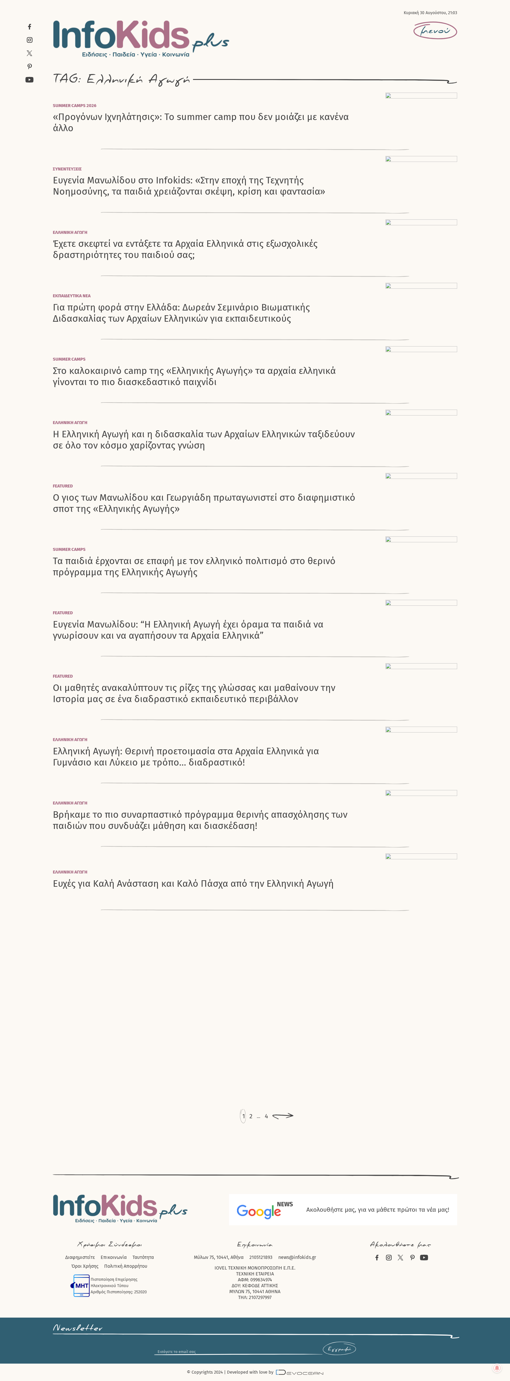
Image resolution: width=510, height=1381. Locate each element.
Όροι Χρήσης (84, 1266)
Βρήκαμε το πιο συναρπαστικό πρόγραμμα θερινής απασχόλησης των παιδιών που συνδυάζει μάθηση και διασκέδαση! (200, 820)
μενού (435, 30)
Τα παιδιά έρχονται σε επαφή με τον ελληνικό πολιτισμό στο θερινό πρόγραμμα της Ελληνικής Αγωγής (194, 566)
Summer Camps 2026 (75, 105)
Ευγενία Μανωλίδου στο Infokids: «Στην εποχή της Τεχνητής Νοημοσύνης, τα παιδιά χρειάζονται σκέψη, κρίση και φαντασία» (189, 186)
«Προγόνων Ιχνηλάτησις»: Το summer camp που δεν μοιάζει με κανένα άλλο (201, 122)
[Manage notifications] (497, 1368)
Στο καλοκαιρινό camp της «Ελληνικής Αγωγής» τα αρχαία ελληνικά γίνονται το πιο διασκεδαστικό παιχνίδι (194, 376)
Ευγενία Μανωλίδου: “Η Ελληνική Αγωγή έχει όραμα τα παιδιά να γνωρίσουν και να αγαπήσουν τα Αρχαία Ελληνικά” (188, 630)
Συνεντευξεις (67, 169)
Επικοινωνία (114, 1257)
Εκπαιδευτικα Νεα (72, 295)
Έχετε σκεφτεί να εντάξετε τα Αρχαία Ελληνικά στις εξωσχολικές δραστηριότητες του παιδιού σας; (185, 249)
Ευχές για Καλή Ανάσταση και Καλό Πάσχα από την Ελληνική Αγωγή (193, 883)
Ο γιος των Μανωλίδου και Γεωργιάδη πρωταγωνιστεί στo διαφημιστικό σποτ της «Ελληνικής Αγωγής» (204, 503)
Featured (63, 486)
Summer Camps (69, 359)
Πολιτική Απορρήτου (125, 1266)
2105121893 (260, 1257)
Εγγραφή (339, 1349)
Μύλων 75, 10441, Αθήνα (218, 1257)
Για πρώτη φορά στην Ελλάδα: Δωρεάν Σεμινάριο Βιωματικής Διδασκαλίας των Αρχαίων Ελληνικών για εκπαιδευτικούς (181, 313)
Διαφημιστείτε (80, 1257)
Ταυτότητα (143, 1257)
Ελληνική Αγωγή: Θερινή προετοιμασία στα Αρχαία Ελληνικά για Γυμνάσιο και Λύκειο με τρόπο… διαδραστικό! (186, 756)
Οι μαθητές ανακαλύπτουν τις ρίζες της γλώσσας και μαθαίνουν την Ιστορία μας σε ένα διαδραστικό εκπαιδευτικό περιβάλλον (194, 693)
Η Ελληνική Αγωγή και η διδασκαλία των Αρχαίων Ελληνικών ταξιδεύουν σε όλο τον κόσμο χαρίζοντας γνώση (204, 439)
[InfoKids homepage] (141, 39)
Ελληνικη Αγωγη (70, 232)
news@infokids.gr (297, 1257)
